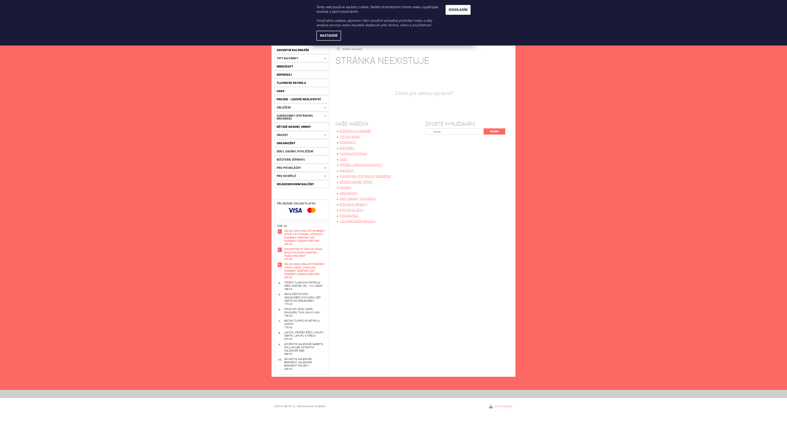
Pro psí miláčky (289, 167)
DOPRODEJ (284, 74)
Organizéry (286, 143)
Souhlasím (458, 10)
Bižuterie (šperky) (291, 159)
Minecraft (285, 66)
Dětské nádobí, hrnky (294, 126)
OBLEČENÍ (284, 107)
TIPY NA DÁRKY (287, 58)
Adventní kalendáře (293, 50)
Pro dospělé (286, 176)
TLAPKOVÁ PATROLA (291, 82)
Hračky (282, 135)
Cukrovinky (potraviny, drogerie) (295, 117)
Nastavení (329, 36)
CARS (280, 91)
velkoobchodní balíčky (295, 184)
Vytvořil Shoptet (502, 406)
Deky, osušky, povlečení (295, 151)
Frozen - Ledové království (299, 99)
